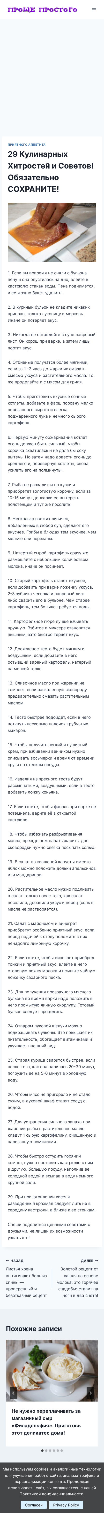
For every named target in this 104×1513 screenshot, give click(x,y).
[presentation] (52, 1371)
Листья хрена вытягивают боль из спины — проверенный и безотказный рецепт (26, 1278)
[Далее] (90, 1393)
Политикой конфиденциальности (51, 1493)
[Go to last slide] (13, 1393)
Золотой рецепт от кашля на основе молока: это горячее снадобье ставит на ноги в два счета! (77, 1278)
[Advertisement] (52, 74)
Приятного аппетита (27, 144)
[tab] (42, 1450)
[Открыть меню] (93, 9)
